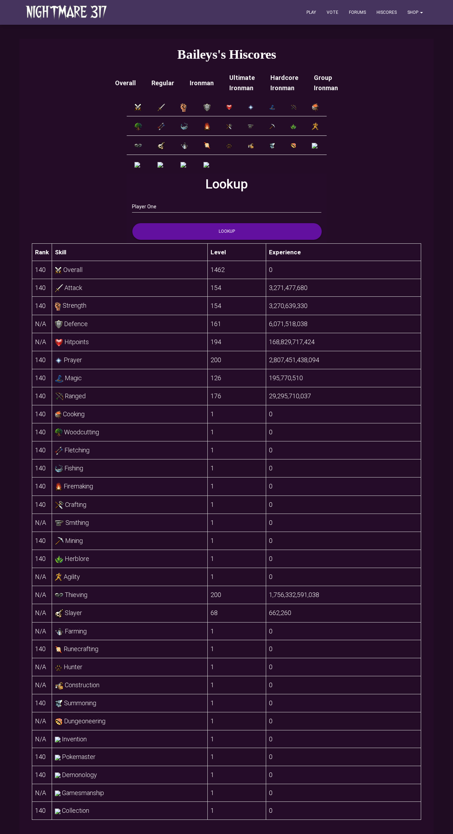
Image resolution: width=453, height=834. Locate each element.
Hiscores (387, 12)
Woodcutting (81, 432)
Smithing (77, 522)
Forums (357, 12)
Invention (74, 739)
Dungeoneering (84, 721)
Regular (162, 83)
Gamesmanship (83, 793)
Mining (74, 540)
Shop (413, 12)
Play (311, 12)
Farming (76, 631)
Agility (72, 576)
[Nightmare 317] (66, 12)
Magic (73, 378)
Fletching (77, 450)
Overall (125, 83)
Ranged (75, 396)
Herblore (77, 558)
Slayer (73, 612)
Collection (75, 810)
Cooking (74, 414)
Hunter (73, 667)
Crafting (75, 504)
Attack (73, 287)
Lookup (227, 231)
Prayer (73, 360)
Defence (76, 324)
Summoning (80, 703)
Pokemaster (79, 756)
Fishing (73, 468)
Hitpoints (76, 342)
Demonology (79, 774)
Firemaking (78, 486)
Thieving (76, 594)
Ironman (202, 83)
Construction (82, 685)
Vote (332, 12)
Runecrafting (81, 649)
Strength (74, 305)
